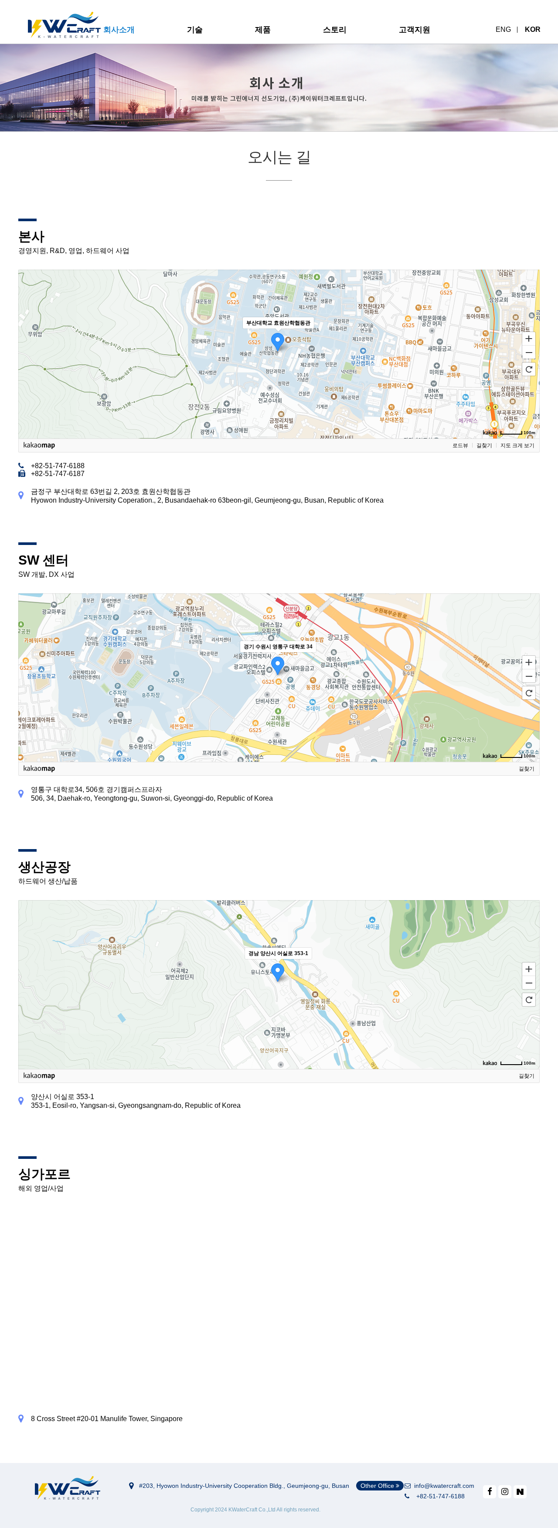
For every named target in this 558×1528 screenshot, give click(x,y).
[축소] (528, 352)
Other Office (378, 1485)
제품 (263, 29)
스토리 (335, 29)
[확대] (528, 338)
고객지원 (414, 29)
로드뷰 (460, 445)
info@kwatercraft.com (442, 1485)
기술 (195, 29)
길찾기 (484, 445)
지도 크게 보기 (517, 445)
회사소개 (119, 29)
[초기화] (528, 369)
